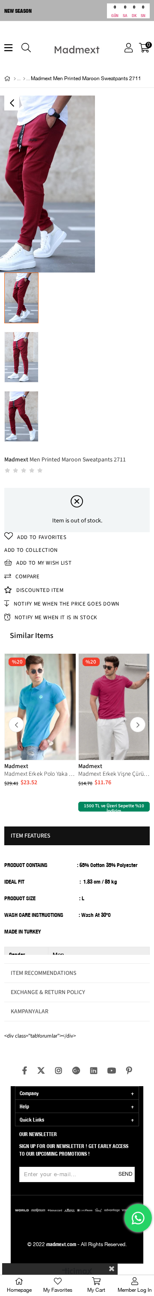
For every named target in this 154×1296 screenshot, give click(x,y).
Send (125, 1174)
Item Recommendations (44, 973)
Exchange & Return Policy (48, 992)
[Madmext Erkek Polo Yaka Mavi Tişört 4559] (40, 707)
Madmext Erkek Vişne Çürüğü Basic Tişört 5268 (114, 774)
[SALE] (24, 78)
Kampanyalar (29, 1011)
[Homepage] (15, 78)
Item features (30, 836)
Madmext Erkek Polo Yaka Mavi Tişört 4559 (40, 774)
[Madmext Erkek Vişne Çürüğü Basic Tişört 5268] (114, 707)
